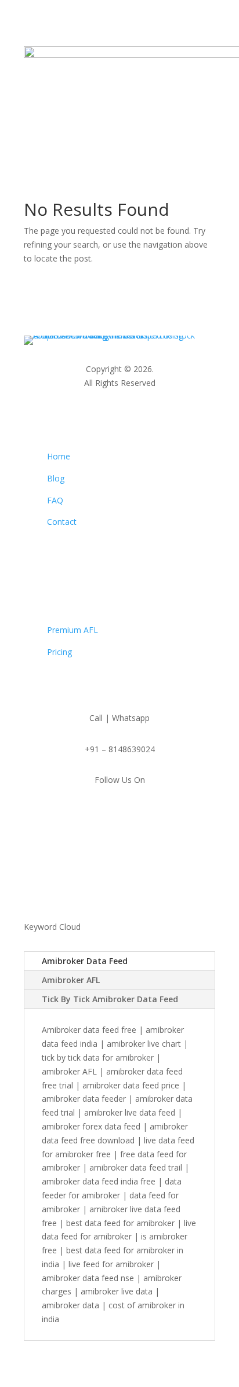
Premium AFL (72, 629)
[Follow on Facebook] (108, 813)
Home (58, 456)
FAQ (55, 500)
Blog (55, 478)
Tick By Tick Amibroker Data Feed (110, 999)
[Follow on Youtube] (131, 813)
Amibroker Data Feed (85, 960)
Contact (62, 521)
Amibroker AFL (71, 979)
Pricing (59, 651)
